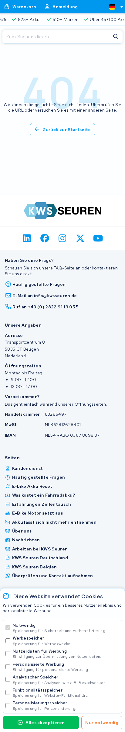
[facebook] (45, 238)
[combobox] (113, 7)
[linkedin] (27, 238)
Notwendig (59, 628)
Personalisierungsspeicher (44, 705)
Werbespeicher (42, 640)
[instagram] (63, 238)
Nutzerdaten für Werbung (57, 653)
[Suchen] (116, 36)
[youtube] (98, 238)
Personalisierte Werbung (51, 666)
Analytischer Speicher (59, 679)
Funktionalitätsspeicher (50, 692)
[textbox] (112, 7)
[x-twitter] (80, 238)
